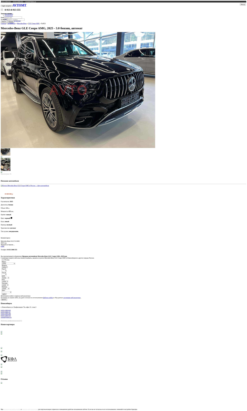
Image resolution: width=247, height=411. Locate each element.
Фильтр (243, 4)
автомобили (11, 23)
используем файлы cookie (12, 409)
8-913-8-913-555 (12, 10)
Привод (4, 287)
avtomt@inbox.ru (30, 1)
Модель (4, 265)
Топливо (4, 283)
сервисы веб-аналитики (30, 409)
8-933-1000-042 (6, 1)
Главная (3, 23)
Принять (4, 299)
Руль (3, 279)
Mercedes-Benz (22, 23)
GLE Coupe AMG (34, 23)
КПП (3, 276)
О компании (9, 16)
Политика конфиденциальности (11, 320)
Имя (2, 17)
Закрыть (4, 21)
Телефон (3, 19)
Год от (4, 269)
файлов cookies (48, 297)
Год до (4, 272)
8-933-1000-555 (18, 1)
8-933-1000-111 (6, 312)
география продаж (14, 21)
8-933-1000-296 (6, 314)
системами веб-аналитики (72, 297)
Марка (4, 262)
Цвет (3, 290)
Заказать (11, 21)
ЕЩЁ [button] (2, 246)
